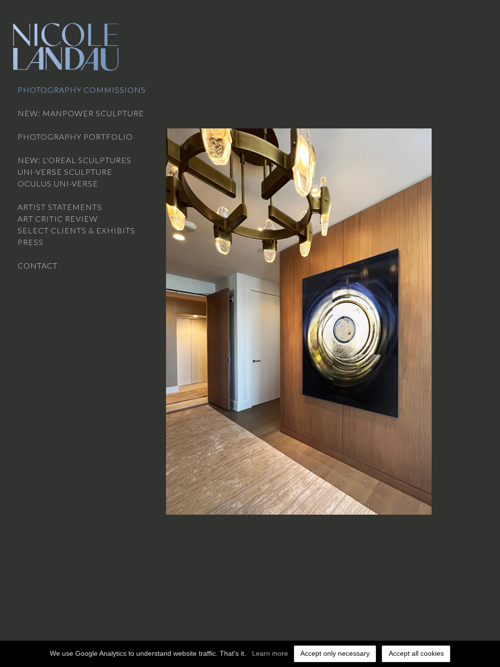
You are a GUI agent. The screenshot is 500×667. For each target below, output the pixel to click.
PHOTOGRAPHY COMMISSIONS (82, 89)
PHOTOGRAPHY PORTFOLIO (75, 136)
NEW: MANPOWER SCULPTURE (81, 113)
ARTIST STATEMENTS (60, 206)
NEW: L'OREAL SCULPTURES (74, 160)
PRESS (30, 242)
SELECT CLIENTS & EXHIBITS (76, 230)
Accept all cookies (416, 653)
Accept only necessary (335, 653)
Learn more (270, 653)
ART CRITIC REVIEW (58, 218)
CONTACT (38, 265)
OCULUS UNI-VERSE (58, 183)
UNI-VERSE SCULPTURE (65, 171)
